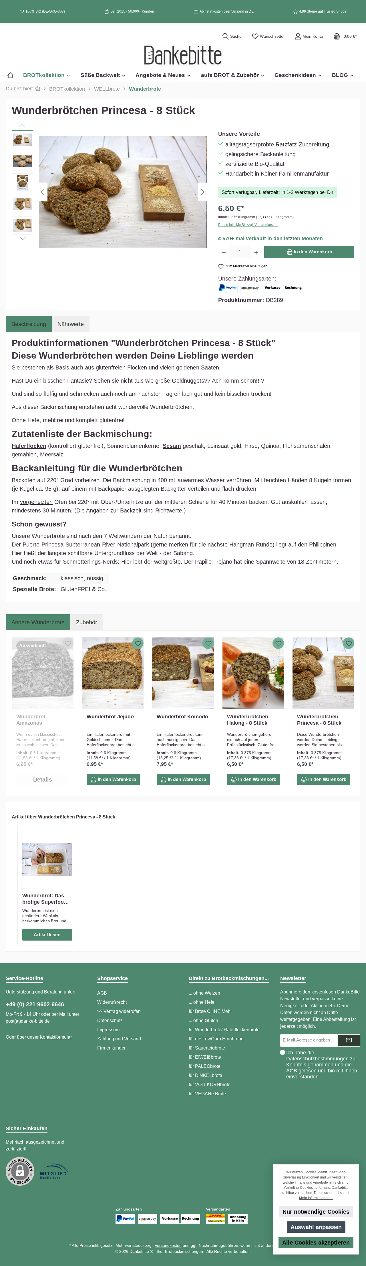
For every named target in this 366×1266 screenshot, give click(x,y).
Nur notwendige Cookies (316, 1212)
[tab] (29, 324)
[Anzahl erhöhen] (256, 252)
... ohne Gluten (203, 1020)
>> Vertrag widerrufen (119, 1011)
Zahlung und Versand (119, 1038)
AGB (102, 993)
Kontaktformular (55, 1037)
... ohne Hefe (201, 1002)
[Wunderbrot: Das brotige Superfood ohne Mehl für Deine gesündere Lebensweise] (47, 859)
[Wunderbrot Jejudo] (113, 673)
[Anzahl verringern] (224, 252)
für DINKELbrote (205, 1075)
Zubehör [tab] (86, 622)
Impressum (108, 1029)
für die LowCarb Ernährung (216, 1038)
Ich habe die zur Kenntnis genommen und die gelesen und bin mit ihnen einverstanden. (321, 1065)
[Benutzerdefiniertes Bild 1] (54, 1171)
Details (42, 779)
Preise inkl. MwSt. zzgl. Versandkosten (248, 225)
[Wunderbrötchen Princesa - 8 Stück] (323, 673)
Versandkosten (168, 1245)
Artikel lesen (47, 934)
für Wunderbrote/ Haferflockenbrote (224, 1029)
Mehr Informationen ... (316, 1198)
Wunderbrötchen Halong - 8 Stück (247, 720)
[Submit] (348, 1040)
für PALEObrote (204, 1066)
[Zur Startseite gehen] (183, 55)
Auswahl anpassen (316, 1227)
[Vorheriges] (43, 192)
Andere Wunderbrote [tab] (38, 622)
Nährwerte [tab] (70, 324)
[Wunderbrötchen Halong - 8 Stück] (253, 673)
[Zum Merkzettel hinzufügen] (67, 643)
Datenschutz (110, 1020)
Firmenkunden (112, 1048)
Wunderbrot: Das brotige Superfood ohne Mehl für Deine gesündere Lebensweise (46, 899)
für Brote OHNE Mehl (210, 1011)
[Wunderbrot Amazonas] (42, 673)
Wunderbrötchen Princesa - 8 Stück (319, 720)
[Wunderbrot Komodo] (183, 673)
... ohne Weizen (204, 993)
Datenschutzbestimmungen (317, 1059)
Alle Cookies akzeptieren (316, 1242)
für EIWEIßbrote (205, 1057)
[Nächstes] (202, 192)
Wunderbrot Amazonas (30, 720)
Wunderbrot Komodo (182, 717)
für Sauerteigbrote (207, 1048)
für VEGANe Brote (207, 1093)
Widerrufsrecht (112, 1002)
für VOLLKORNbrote (209, 1084)
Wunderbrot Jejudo (110, 717)
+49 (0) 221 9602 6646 (35, 1004)
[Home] (12, 75)
